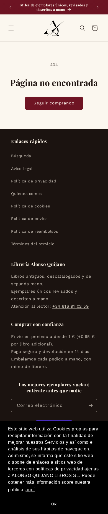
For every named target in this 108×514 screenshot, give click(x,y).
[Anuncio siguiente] (98, 7)
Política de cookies (30, 206)
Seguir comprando (54, 103)
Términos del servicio (33, 244)
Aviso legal (22, 168)
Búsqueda (21, 156)
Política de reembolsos (34, 231)
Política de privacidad (33, 181)
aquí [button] (30, 489)
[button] (11, 28)
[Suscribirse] (90, 405)
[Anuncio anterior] (10, 7)
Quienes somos (26, 193)
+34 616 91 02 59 (70, 306)
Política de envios (29, 218)
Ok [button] (54, 504)
